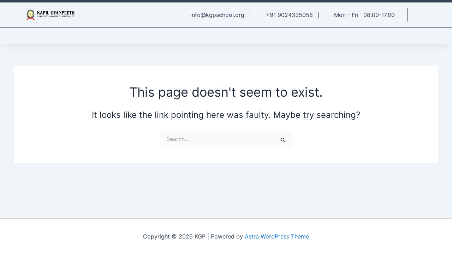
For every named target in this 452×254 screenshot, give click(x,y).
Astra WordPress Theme (277, 236)
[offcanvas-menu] (422, 15)
